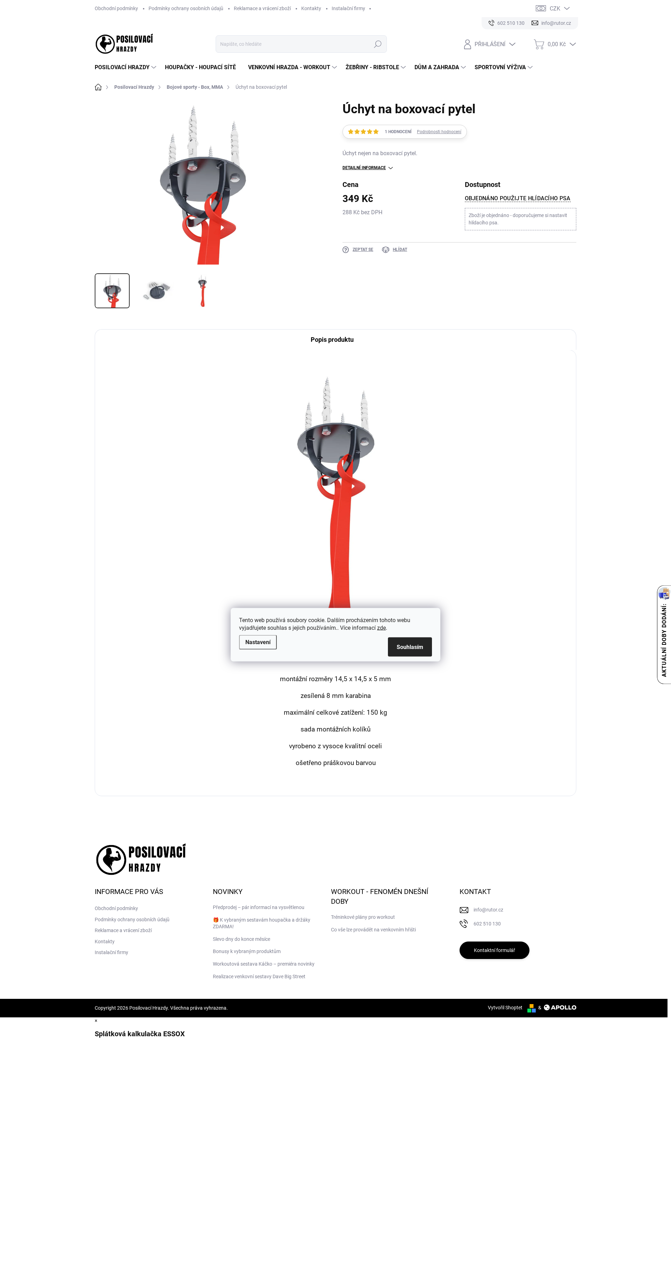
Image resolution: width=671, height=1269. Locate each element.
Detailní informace (364, 167)
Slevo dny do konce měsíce (241, 939)
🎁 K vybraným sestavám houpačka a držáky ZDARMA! (261, 923)
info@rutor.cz (488, 910)
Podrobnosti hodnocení (439, 131)
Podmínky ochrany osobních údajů (186, 8)
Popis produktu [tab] (332, 339)
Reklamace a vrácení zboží (262, 8)
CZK (555, 8)
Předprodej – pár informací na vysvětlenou (258, 907)
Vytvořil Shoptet (505, 1007)
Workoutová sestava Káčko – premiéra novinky (264, 964)
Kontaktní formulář (494, 950)
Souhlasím (410, 646)
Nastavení (257, 642)
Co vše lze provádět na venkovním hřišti (373, 929)
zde (381, 627)
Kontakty (311, 8)
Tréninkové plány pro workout (363, 917)
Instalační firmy (348, 8)
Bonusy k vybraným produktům (247, 951)
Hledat (377, 44)
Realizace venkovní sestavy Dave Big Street (259, 976)
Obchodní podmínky (116, 8)
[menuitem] (126, 67)
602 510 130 (487, 923)
